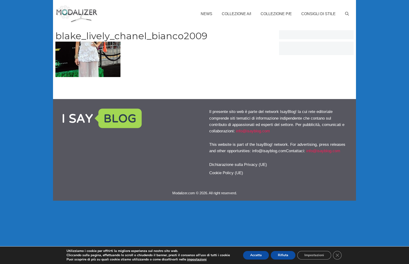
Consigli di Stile (318, 14)
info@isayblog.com (253, 131)
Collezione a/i (236, 14)
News (206, 14)
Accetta (256, 255)
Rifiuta (283, 255)
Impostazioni (314, 255)
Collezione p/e (276, 14)
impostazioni (197, 259)
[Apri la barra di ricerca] (347, 14)
